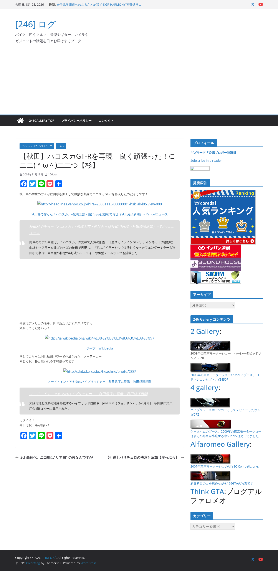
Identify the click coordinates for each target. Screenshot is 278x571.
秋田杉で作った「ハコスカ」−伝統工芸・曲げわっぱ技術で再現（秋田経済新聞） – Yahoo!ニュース (99, 214)
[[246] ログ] (20, 120)
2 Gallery (204, 331)
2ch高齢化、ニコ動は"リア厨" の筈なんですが (56, 457)
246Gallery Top (41, 120)
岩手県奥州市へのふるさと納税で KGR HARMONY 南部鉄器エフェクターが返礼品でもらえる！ (99, 6)
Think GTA (207, 491)
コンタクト (106, 120)
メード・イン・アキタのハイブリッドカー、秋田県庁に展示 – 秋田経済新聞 (99, 382)
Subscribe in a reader (206, 160)
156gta (52, 174)
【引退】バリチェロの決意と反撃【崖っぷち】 (142, 457)
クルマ (61, 146)
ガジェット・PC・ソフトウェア (36, 146)
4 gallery (204, 387)
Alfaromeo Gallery (220, 444)
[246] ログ (35, 24)
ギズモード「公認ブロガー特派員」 (214, 152)
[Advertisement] (139, 82)
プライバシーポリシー (76, 120)
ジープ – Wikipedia (99, 348)
